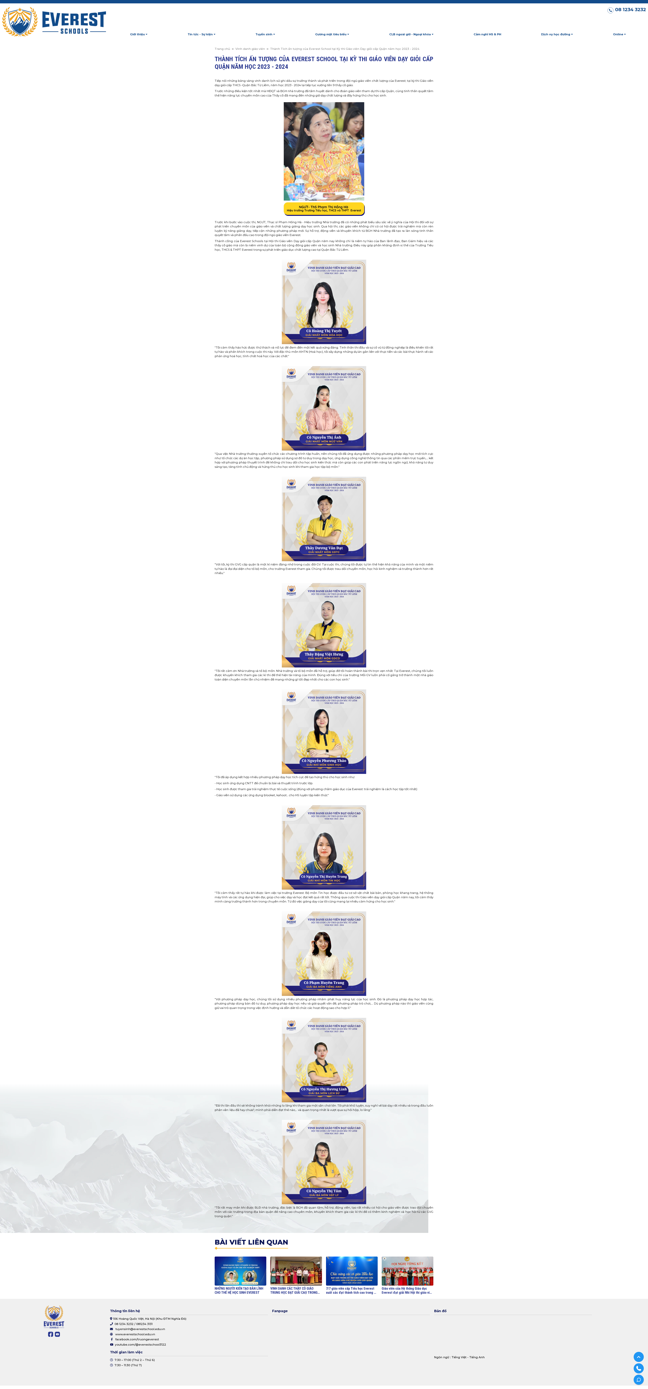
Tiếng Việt (459, 1357)
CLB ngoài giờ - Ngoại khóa (410, 34)
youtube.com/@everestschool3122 (140, 1344)
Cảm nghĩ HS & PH (487, 34)
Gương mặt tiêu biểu (331, 34)
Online (618, 34)
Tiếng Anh (477, 1357)
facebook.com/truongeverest (137, 1339)
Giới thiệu (138, 34)
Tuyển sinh (264, 34)
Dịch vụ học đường (556, 34)
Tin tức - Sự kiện (201, 34)
